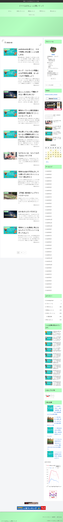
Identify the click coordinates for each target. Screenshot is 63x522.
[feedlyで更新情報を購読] (53, 78)
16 (53, 154)
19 (60, 154)
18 (58, 154)
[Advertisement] (31, 26)
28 (48, 158)
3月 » (47, 161)
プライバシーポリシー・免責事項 (48, 517)
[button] (60, 85)
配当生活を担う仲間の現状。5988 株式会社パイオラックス (54, 432)
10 (55, 152)
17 (55, 154)
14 (48, 154)
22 (50, 156)
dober (53, 54)
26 (60, 156)
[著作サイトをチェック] (51, 78)
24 (55, 156)
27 (46, 158)
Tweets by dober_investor (51, 94)
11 (58, 152)
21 (48, 156)
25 (58, 156)
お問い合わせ (59, 517)
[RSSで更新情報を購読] (55, 78)
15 (50, 154)
